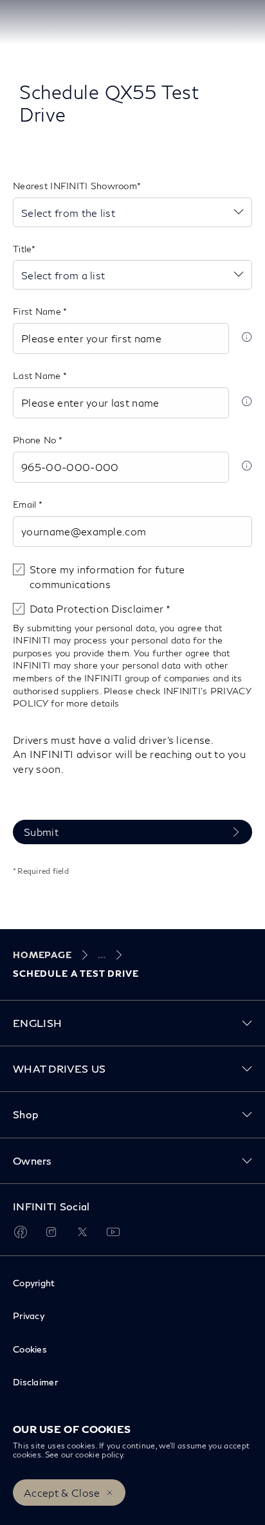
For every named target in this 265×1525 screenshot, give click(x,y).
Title (22, 248)
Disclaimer (35, 1381)
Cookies (30, 1349)
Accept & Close (62, 1492)
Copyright (34, 1282)
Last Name (38, 375)
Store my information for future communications (107, 576)
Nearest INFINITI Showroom (75, 185)
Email (26, 504)
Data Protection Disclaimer (98, 608)
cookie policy (99, 1454)
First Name (38, 311)
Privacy (28, 1315)
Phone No (36, 439)
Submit (41, 832)
